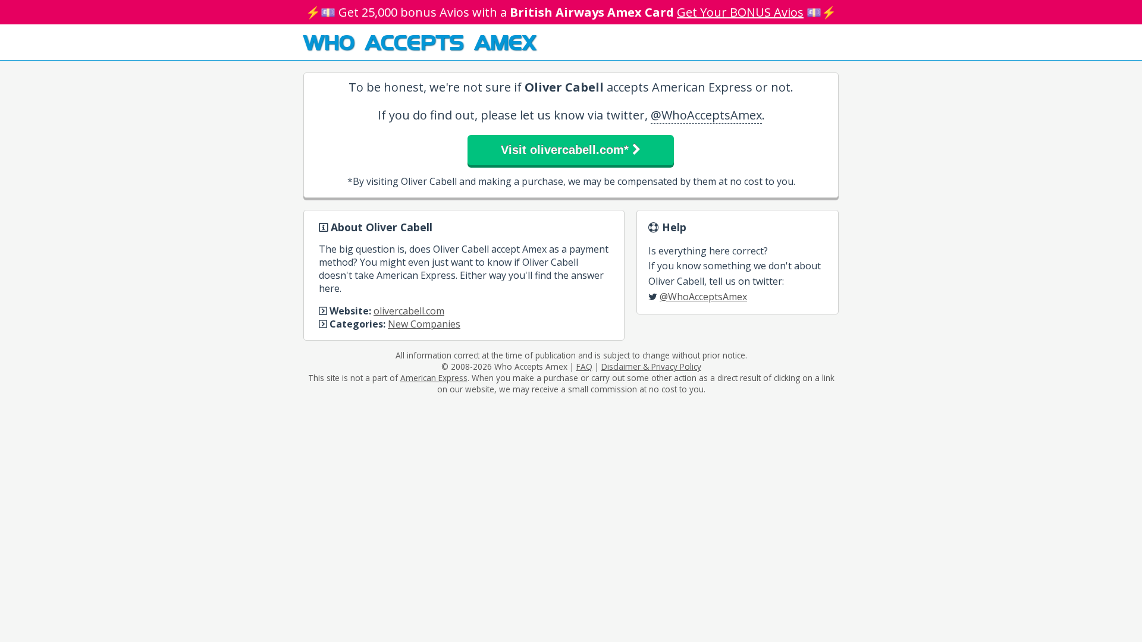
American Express (434, 377)
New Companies (424, 324)
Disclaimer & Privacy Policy (651, 366)
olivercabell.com (409, 310)
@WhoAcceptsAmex (706, 115)
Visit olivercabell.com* (566, 149)
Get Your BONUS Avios (740, 12)
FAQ (584, 366)
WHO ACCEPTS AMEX (419, 41)
